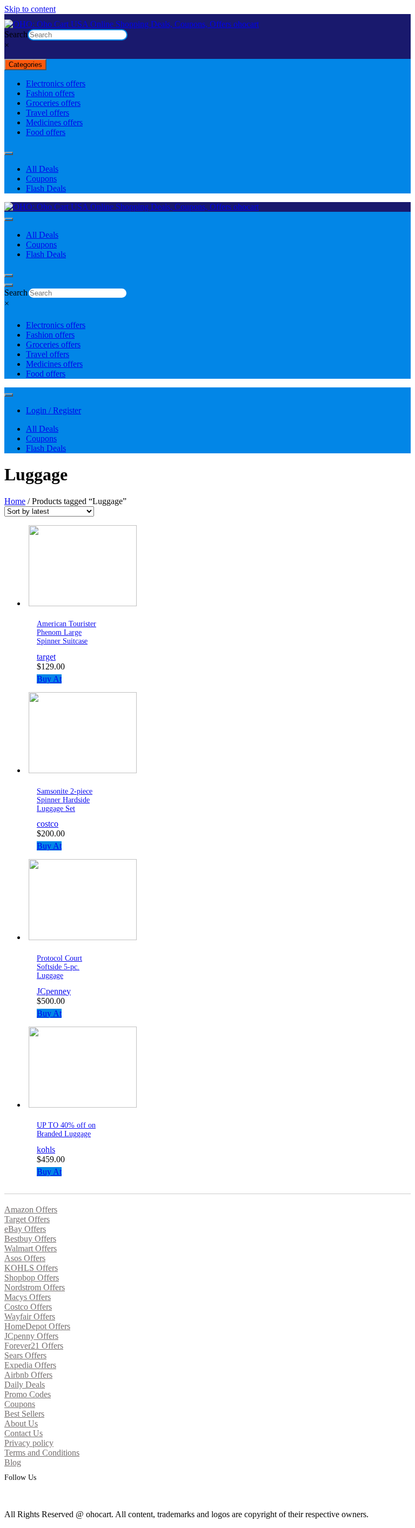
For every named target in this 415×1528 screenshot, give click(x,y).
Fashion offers (50, 93)
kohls (46, 1149)
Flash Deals (46, 188)
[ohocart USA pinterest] (12, 1494)
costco (47, 823)
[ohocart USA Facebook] (6, 1494)
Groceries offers (53, 103)
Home (14, 501)
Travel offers (47, 112)
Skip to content (30, 9)
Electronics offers (55, 83)
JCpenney (54, 991)
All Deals (42, 168)
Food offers (45, 132)
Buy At (49, 678)
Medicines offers (54, 122)
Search (16, 34)
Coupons (41, 178)
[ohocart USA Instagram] (15, 1494)
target (46, 656)
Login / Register (53, 410)
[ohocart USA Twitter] (9, 1494)
